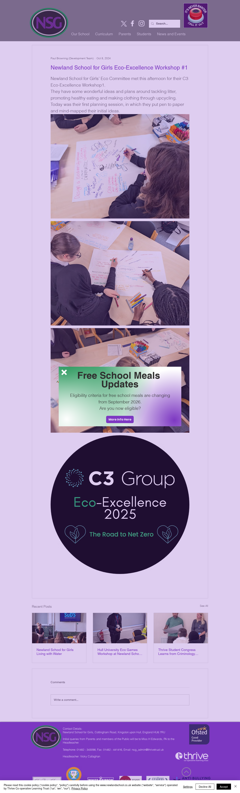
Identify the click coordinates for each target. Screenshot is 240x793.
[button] (64, 372)
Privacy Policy (79, 788)
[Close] (235, 786)
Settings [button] (188, 787)
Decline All (205, 787)
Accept (224, 787)
